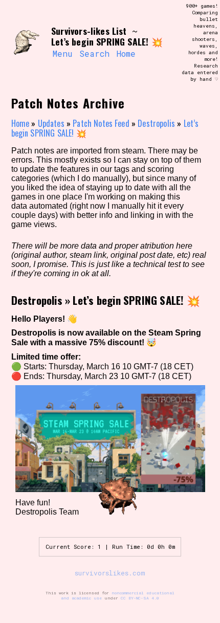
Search (94, 53)
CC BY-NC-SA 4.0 (140, 597)
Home (126, 53)
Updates (51, 123)
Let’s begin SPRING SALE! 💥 (136, 300)
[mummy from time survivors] (26, 43)
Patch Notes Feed (101, 123)
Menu (62, 53)
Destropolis (156, 123)
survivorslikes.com (110, 573)
